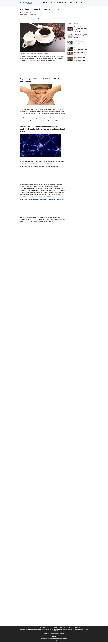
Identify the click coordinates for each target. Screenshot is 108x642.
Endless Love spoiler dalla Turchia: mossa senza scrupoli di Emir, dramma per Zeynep (80, 59)
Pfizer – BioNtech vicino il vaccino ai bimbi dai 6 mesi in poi (43, 166)
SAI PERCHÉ (60, 2)
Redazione (48, 640)
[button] (86, 2)
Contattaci (62, 633)
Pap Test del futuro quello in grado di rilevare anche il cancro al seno (46, 199)
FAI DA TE (45, 2)
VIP (65, 2)
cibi (38, 221)
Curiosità (53, 2)
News (77, 2)
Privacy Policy (54, 640)
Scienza (72, 2)
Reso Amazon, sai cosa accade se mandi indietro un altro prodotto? (80, 36)
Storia (82, 2)
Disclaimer (60, 640)
